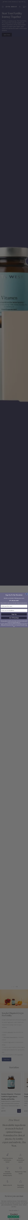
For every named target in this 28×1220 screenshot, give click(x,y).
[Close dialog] (27, 594)
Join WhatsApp (14, 618)
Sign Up (14, 614)
